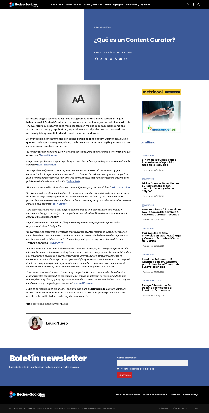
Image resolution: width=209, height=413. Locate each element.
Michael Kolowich (84, 283)
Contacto (175, 394)
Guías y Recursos (93, 4)
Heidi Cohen (57, 242)
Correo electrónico (127, 357)
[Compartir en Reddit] (111, 58)
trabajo (64, 304)
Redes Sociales (73, 4)
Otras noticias (148, 155)
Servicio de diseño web (155, 394)
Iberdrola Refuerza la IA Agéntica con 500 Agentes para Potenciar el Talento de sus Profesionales (160, 263)
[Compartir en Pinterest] (115, 58)
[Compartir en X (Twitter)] (101, 58)
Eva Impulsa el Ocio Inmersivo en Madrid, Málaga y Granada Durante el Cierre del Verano (161, 236)
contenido (37, 304)
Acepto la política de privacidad (137, 368)
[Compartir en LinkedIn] (106, 58)
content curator (51, 304)
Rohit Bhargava (46, 164)
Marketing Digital (114, 4)
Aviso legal (163, 408)
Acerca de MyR (190, 394)
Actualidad (57, 4)
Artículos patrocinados (128, 394)
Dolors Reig (73, 181)
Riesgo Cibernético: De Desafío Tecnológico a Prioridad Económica (157, 287)
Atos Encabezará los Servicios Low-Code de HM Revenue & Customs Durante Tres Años (161, 212)
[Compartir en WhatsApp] (125, 58)
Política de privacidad (179, 408)
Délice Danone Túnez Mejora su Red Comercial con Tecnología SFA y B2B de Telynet (160, 187)
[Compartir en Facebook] (96, 58)
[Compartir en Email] (120, 58)
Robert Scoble (48, 155)
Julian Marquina (120, 187)
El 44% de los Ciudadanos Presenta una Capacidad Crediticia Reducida (159, 162)
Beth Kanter (59, 204)
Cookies (195, 408)
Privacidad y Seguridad (138, 4)
